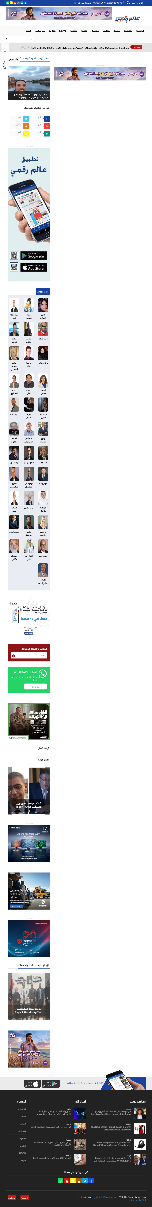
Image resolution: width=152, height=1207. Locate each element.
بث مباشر (40, 30)
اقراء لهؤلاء (42, 291)
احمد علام (43, 462)
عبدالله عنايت (43, 508)
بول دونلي (28, 507)
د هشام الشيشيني (28, 439)
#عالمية (23, 1138)
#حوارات (22, 1160)
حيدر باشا (43, 483)
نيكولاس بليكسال (29, 484)
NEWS (62, 30)
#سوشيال (22, 1131)
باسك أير (14, 462)
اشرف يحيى (14, 508)
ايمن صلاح (43, 338)
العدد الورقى (5, 44)
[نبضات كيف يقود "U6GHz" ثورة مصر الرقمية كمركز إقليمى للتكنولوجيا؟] (29, 82)
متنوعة (73, 30)
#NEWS (22, 1153)
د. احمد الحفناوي (14, 391)
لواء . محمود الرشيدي (14, 365)
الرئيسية (140, 30)
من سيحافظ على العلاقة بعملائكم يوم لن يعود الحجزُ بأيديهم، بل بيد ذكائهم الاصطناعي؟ (111, 1112)
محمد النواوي (14, 339)
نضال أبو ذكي (29, 557)
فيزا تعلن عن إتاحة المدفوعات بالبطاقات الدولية (51, 1126)
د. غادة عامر (43, 362)
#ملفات (23, 1116)
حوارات (52, 30)
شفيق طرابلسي (14, 484)
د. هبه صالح (28, 363)
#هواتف (23, 1123)
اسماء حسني (43, 391)
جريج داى (43, 555)
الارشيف (5, 64)
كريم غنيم (14, 414)
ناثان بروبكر (29, 462)
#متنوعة (23, 1145)
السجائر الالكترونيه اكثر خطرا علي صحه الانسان (51, 1157)
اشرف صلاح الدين (43, 581)
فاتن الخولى (43, 315)
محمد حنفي (28, 339)
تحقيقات (128, 30)
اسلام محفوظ (14, 439)
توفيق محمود (43, 439)
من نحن (11, 1197)
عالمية (84, 30)
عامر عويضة (29, 532)
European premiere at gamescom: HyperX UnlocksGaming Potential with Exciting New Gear (112, 1145)
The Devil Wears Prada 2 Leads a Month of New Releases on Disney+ (111, 1128)
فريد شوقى (29, 315)
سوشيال (95, 30)
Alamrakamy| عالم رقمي (105, 1197)
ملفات (117, 30)
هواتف (106, 30)
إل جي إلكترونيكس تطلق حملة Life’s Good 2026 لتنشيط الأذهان (52, 1143)
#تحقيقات (22, 1109)
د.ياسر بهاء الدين (14, 315)
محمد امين (14, 531)
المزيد (28, 30)
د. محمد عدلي (28, 391)
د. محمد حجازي (43, 415)
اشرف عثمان (28, 415)
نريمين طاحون (43, 532)
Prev (10, 791)
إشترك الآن (35, 686)
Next (47, 791)
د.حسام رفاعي (14, 557)
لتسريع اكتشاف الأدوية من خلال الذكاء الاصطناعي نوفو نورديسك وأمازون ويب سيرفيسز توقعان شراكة (53, 1114)
